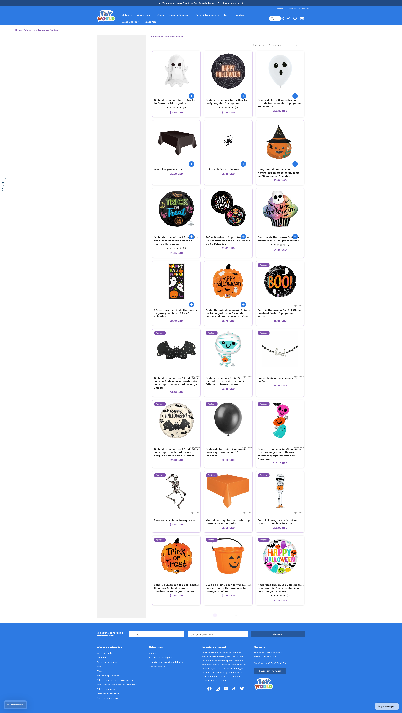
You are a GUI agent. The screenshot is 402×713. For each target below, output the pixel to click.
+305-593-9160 (303, 9)
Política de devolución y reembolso (115, 680)
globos (152, 653)
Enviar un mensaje (270, 670)
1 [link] (215, 615)
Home (18, 30)
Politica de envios (106, 689)
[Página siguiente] (242, 616)
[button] (128, 15)
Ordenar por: (259, 45)
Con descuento (157, 666)
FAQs (99, 671)
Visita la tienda (104, 653)
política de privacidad (108, 675)
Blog (99, 666)
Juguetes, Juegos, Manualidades (166, 662)
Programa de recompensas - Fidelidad (117, 684)
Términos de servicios (108, 693)
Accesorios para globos (161, 657)
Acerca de (102, 657)
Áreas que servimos (107, 662)
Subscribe (278, 634)
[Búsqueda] (272, 18)
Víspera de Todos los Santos (41, 30)
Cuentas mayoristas (107, 698)
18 (236, 615)
